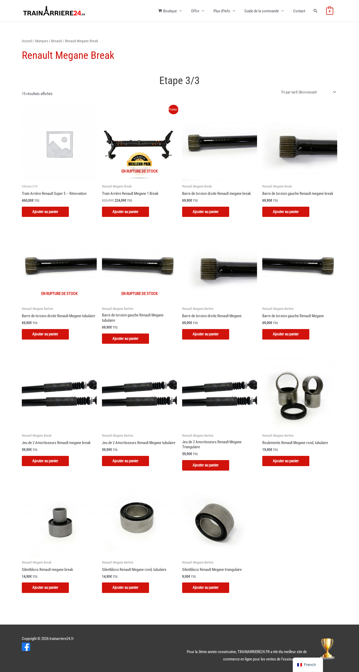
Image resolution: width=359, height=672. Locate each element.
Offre (195, 11)
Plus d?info (221, 11)
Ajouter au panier (125, 211)
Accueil (27, 41)
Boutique (170, 11)
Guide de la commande (261, 11)
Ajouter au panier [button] (45, 211)
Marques (41, 41)
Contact (299, 11)
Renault (56, 41)
